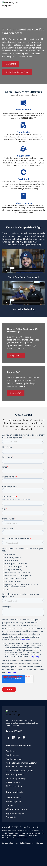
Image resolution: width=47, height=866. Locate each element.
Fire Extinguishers (14, 759)
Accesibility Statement (25, 843)
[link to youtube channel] (24, 738)
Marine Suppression (15, 774)
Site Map (39, 843)
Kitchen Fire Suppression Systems (21, 763)
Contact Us (11, 817)
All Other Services (14, 786)
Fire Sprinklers (12, 755)
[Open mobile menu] (43, 9)
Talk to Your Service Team (17, 72)
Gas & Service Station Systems (19, 770)
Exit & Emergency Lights (17, 778)
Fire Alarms (11, 751)
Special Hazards (13, 782)
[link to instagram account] (13, 738)
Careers (9, 805)
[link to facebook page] (8, 738)
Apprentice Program (15, 813)
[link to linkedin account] (18, 738)
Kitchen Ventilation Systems (18, 766)
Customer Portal (13, 797)
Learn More (11, 63)
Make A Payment (13, 801)
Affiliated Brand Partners (17, 809)
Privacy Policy (7, 843)
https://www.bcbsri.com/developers (15, 838)
